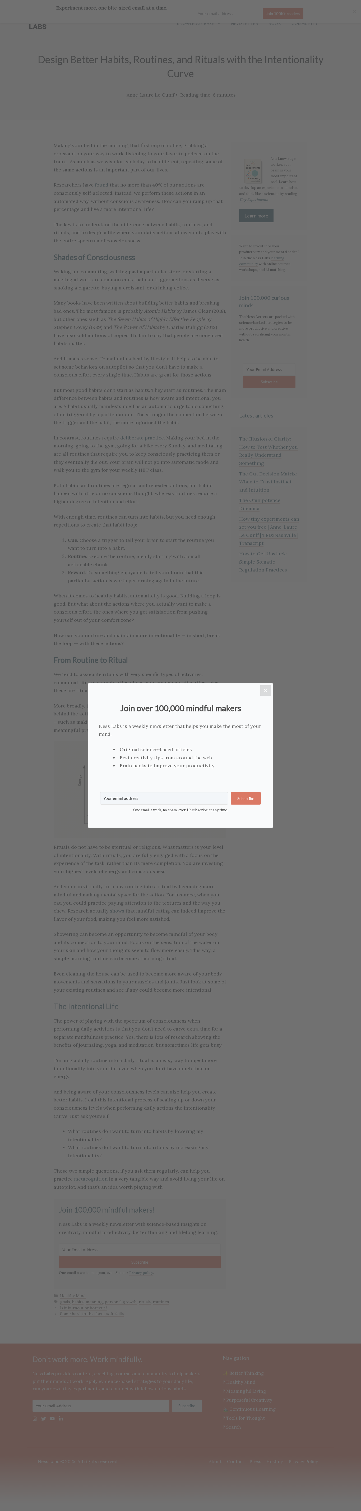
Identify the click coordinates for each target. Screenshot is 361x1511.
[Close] (265, 690)
